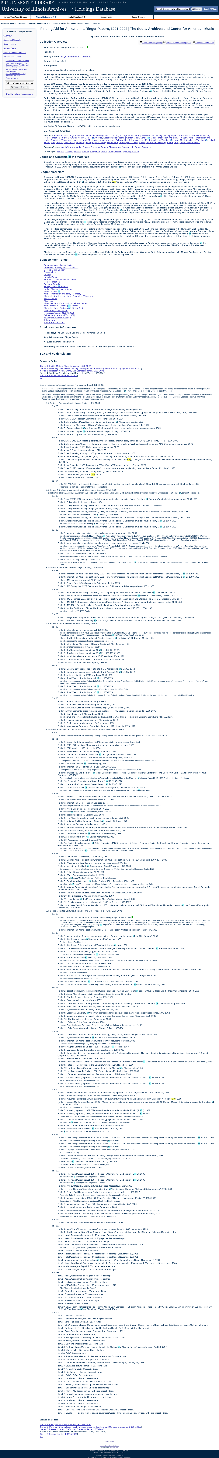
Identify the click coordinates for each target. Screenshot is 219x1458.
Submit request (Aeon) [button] (152, 43)
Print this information (204, 43)
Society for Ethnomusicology (152, 142)
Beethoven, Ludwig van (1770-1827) (102, 135)
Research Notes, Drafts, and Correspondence (16, 70)
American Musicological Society (69, 135)
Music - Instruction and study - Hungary (169, 138)
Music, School (142, 138)
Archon (107, 1455)
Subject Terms (9, 48)
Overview (7, 36)
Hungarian (95, 151)
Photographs (115, 147)
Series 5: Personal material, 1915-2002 (58, 375)
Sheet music (128, 147)
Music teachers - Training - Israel (162, 140)
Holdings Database (95, 9)
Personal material (12, 78)
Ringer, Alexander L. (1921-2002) (76, 56)
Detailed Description (12, 57)
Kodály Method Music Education (17, 61)
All (41, 378)
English (60, 151)
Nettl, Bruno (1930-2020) (63, 142)
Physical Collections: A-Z (46, 17)
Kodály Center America (90, 138)
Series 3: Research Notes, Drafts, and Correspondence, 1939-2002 (72, 371)
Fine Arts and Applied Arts (39, 23)
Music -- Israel (80, 140)
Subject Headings (107, 17)
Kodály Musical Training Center (118, 138)
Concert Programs (91, 147)
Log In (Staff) (109, 1441)
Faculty (159, 135)
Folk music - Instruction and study (194, 135)
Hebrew (77, 151)
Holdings (22, 23)
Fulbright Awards (69, 138)
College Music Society (130, 135)
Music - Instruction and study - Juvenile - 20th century (69, 296)
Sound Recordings (143, 147)
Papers (104, 147)
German (69, 151)
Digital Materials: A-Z (77, 17)
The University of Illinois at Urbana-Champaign (115, 1457)
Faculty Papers (170, 135)
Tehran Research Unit (190, 142)
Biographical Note (11, 44)
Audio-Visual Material (71, 147)
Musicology (93, 140)
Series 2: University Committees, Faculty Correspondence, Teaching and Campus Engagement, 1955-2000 (90, 368)
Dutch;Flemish (114, 151)
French (85, 151)
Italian (104, 151)
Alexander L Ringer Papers (78, 23)
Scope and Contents (12, 40)
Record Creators (138, 17)
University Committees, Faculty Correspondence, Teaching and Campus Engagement (17, 65)
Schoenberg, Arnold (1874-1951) (122, 142)
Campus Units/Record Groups (15, 17)
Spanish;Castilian (131, 151)
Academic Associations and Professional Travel (15, 74)
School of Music (59, 23)
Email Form (114, 1447)
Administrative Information (14, 52)
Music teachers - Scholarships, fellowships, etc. (122, 140)
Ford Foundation (52, 138)
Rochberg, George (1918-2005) (91, 142)
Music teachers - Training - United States (64, 308)
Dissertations (148, 135)
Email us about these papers (19, 94)
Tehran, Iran (172, 142)
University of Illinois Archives (34, 9)
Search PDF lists (210, 9)
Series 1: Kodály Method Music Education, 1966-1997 (65, 366)
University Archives (8, 23)
